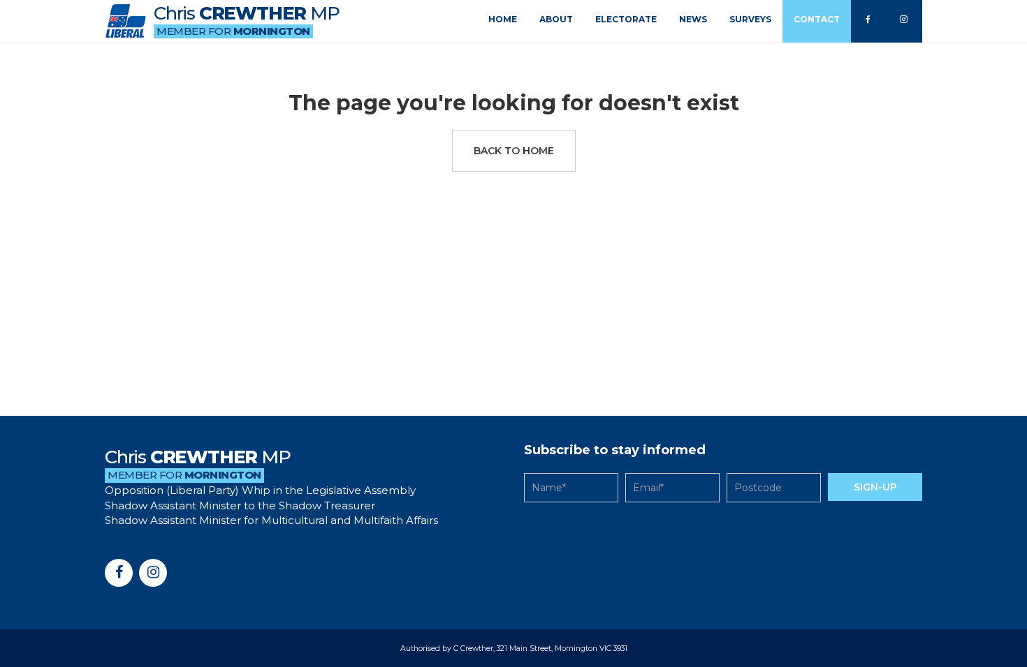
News (693, 19)
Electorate (626, 19)
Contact (817, 19)
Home (502, 19)
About (556, 19)
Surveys (750, 19)
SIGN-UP (875, 487)
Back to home (514, 150)
